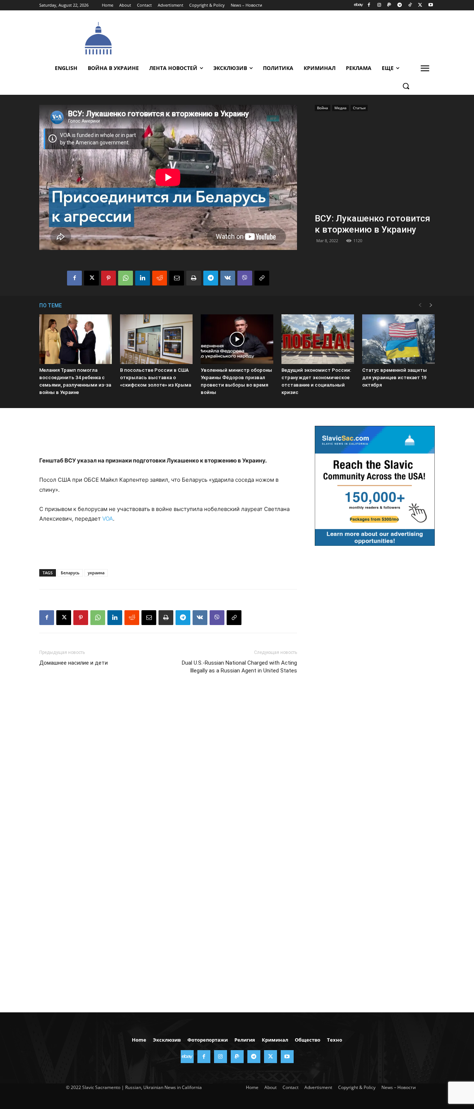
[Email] (176, 278)
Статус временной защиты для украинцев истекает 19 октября (394, 377)
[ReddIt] (159, 278)
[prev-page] (420, 305)
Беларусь (70, 572)
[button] (406, 86)
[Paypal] (389, 5)
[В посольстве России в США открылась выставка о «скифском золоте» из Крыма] (156, 339)
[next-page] (431, 305)
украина (96, 572)
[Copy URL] (261, 278)
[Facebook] (368, 5)
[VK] (227, 278)
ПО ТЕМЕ (50, 305)
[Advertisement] (292, 37)
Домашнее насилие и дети (73, 662)
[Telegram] (399, 5)
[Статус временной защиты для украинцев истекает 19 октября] (398, 339)
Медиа (340, 107)
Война (322, 107)
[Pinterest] (108, 278)
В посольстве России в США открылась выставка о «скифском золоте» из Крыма (155, 377)
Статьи (359, 107)
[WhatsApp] (125, 278)
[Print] (193, 278)
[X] (420, 5)
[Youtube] (430, 5)
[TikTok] (410, 5)
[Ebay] (358, 5)
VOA (107, 518)
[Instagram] (379, 5)
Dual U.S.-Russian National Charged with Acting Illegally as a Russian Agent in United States (239, 666)
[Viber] (244, 278)
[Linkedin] (142, 278)
